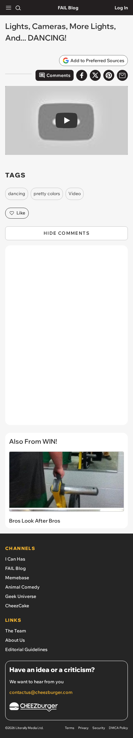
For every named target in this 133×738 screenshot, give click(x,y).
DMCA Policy (118, 728)
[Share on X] (95, 75)
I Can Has (15, 559)
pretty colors (47, 193)
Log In (121, 8)
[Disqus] (66, 338)
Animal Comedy (22, 587)
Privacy (83, 728)
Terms (69, 728)
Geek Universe (20, 596)
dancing (16, 193)
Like (20, 213)
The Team (15, 631)
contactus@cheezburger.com (41, 692)
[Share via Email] (122, 75)
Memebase (17, 578)
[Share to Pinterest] (108, 75)
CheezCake (17, 606)
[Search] (18, 7)
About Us (15, 640)
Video (74, 193)
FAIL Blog (68, 8)
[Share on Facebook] (81, 75)
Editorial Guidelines (26, 649)
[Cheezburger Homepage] (66, 708)
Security (98, 728)
